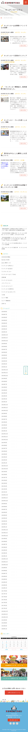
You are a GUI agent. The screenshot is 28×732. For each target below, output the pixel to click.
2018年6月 (4, 576)
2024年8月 (4, 381)
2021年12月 (5, 465)
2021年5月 (4, 483)
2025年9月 (4, 343)
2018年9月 (4, 567)
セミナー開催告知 (6, 300)
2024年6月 (4, 387)
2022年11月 (5, 436)
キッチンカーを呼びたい (8, 265)
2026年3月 (4, 326)
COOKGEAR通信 (6, 257)
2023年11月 (5, 407)
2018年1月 (4, 588)
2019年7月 (4, 544)
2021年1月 (4, 492)
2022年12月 (5, 433)
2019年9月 (4, 538)
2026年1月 (4, 332)
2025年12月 (5, 334)
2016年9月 (4, 620)
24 (6, 646)
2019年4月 (4, 550)
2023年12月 (5, 404)
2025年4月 (4, 358)
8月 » (21, 649)
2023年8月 (4, 416)
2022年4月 (4, 457)
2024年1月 (4, 401)
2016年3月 (4, 625)
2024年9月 (4, 378)
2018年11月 (5, 561)
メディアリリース (6, 283)
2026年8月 (4, 311)
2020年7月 (4, 509)
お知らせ (4, 303)
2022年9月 (4, 442)
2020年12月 (5, 494)
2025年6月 (4, 352)
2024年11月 (5, 372)
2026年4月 (4, 323)
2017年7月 (4, 593)
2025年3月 (4, 361)
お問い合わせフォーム (14, 692)
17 (6, 644)
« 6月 (6, 649)
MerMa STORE (6, 259)
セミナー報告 (5, 297)
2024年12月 (5, 369)
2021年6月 (4, 480)
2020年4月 (4, 518)
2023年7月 (4, 419)
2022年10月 (5, 439)
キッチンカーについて (7, 286)
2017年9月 (4, 591)
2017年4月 (4, 599)
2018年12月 (5, 558)
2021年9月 (4, 471)
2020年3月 (4, 521)
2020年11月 (5, 497)
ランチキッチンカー (6, 271)
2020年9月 (4, 503)
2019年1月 (4, 556)
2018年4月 (4, 582)
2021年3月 (4, 489)
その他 (22, 160)
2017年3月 (4, 602)
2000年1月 (4, 628)
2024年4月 (4, 393)
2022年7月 (4, 448)
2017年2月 (4, 605)
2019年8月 (4, 541)
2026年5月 (4, 320)
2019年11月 (5, 532)
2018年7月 (4, 573)
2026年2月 (4, 329)
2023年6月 (4, 422)
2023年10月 (5, 410)
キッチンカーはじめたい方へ (9, 291)
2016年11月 (5, 614)
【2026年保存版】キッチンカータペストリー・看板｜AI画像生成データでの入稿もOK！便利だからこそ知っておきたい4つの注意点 (14, 239)
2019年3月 (4, 553)
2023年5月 (4, 425)
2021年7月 (4, 477)
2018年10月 (5, 564)
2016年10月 (5, 617)
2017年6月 (4, 596)
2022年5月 (4, 454)
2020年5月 (4, 515)
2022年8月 (4, 445)
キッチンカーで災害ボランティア (15, 55)
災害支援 (12, 62)
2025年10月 (5, 340)
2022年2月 (4, 460)
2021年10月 (5, 468)
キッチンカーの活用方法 (8, 289)
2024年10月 (5, 375)
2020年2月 (4, 524)
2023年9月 (4, 413)
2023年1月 (4, 430)
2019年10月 (5, 535)
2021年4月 (4, 486)
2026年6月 (4, 317)
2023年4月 (4, 428)
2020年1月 (4, 526)
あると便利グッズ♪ (6, 262)
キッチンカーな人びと (7, 280)
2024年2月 (4, 398)
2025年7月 (4, 349)
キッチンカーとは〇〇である (9, 274)
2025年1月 (4, 366)
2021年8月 (4, 474)
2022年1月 (4, 462)
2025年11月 (5, 337)
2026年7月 (4, 314)
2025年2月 (4, 363)
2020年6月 (4, 512)
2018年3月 (4, 585)
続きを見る (23, 45)
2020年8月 (4, 506)
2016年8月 (4, 622)
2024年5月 (4, 390)
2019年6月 (4, 547)
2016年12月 (5, 611)
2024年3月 (4, 396)
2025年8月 (4, 346)
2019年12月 (5, 529)
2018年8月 (4, 570)
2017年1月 (4, 608)
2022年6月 (4, 451)
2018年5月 (4, 579)
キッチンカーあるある (7, 268)
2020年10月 (5, 500)
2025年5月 (4, 355)
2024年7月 (4, 384)
